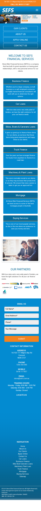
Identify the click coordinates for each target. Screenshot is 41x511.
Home (22, 446)
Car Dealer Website (26, 490)
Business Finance (20, 81)
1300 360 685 (21, 365)
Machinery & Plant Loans (20, 172)
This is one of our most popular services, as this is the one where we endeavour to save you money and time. (20, 226)
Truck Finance (20, 149)
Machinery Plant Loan (23, 466)
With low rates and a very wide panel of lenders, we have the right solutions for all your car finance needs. (21, 112)
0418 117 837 (24, 4)
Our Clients (20, 28)
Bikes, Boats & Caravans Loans (20, 126)
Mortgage (20, 195)
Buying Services (20, 218)
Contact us (20, 45)
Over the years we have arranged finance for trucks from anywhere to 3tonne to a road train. (20, 157)
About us (21, 34)
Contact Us (23, 456)
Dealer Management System (10, 490)
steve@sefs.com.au (21, 378)
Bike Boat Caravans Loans (23, 464)
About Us (22, 449)
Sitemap (23, 476)
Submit (21, 339)
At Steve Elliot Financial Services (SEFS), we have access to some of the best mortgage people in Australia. (20, 203)
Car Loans (20, 104)
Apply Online (20, 40)
